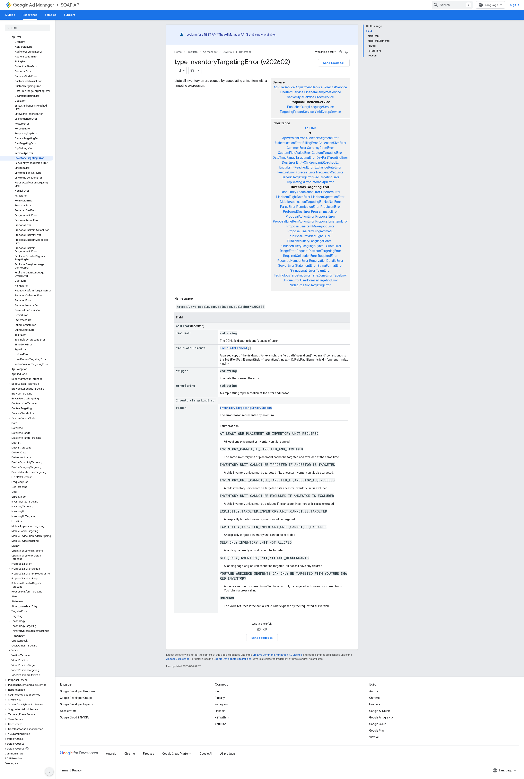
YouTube (220, 724)
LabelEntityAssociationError (300, 192)
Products (192, 51)
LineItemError (330, 192)
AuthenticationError (288, 143)
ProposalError (325, 216)
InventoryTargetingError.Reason (246, 408)
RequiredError (328, 256)
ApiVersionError (293, 138)
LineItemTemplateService (322, 92)
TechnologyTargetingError (292, 275)
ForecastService (335, 87)
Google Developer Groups (76, 697)
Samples (50, 15)
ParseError (287, 207)
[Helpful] (340, 52)
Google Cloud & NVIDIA (74, 717)
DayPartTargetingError (332, 158)
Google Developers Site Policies (232, 658)
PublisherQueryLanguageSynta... (302, 246)
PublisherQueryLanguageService (310, 107)
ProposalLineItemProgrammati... (310, 231)
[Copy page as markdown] (192, 70)
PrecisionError (330, 207)
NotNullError (332, 202)
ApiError (310, 128)
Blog (217, 691)
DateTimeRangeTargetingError (294, 158)
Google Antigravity (381, 717)
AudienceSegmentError (322, 138)
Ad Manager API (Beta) (239, 34)
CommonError (296, 148)
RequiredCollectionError (300, 256)
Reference (30, 15)
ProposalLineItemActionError (293, 221)
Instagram (221, 704)
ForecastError (305, 172)
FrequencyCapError (329, 172)
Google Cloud (377, 724)
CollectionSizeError (332, 143)
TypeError (340, 275)
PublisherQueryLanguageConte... (310, 241)
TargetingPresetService (297, 112)
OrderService (324, 97)
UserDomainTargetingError (319, 280)
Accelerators (68, 711)
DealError (288, 162)
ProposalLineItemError (331, 221)
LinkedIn (220, 711)
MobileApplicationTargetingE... (301, 202)
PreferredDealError (296, 212)
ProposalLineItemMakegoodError (310, 226)
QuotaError (333, 246)
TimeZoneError (321, 275)
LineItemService (291, 92)
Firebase (374, 704)
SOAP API (70, 5)
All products (228, 753)
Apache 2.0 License (177, 658)
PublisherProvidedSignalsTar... (310, 236)
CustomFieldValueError (294, 153)
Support (69, 15)
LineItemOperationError (327, 197)
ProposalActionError (300, 216)
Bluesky (220, 697)
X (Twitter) (222, 717)
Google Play (376, 730)
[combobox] (452, 5)
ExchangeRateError (327, 167)
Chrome (374, 697)
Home (178, 51)
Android (374, 691)
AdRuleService (284, 87)
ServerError (286, 266)
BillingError (310, 143)
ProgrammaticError (324, 212)
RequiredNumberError (292, 261)
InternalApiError (323, 182)
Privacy (77, 770)
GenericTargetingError (297, 177)
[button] (26, 37)
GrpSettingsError (299, 182)
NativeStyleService (300, 97)
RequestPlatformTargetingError (318, 251)
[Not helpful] (346, 52)
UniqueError (291, 280)
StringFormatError (330, 266)
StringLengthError (302, 270)
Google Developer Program (77, 691)
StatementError (306, 266)
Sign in (514, 5)
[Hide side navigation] (49, 772)
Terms (64, 770)
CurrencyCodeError (320, 148)
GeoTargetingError (326, 177)
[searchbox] (27, 28)
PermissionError (308, 207)
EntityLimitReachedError (296, 167)
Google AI (206, 753)
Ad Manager (41, 5)
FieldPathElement (233, 348)
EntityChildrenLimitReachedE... (317, 162)
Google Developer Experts (76, 704)
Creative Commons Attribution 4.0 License (277, 654)
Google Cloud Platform (177, 753)
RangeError (288, 251)
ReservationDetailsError (326, 261)
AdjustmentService (309, 87)
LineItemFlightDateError (293, 197)
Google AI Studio (380, 711)
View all (374, 737)
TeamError (323, 270)
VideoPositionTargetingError (310, 285)
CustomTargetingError (327, 153)
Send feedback (333, 63)
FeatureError (286, 172)
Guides (10, 15)
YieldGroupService (328, 112)
